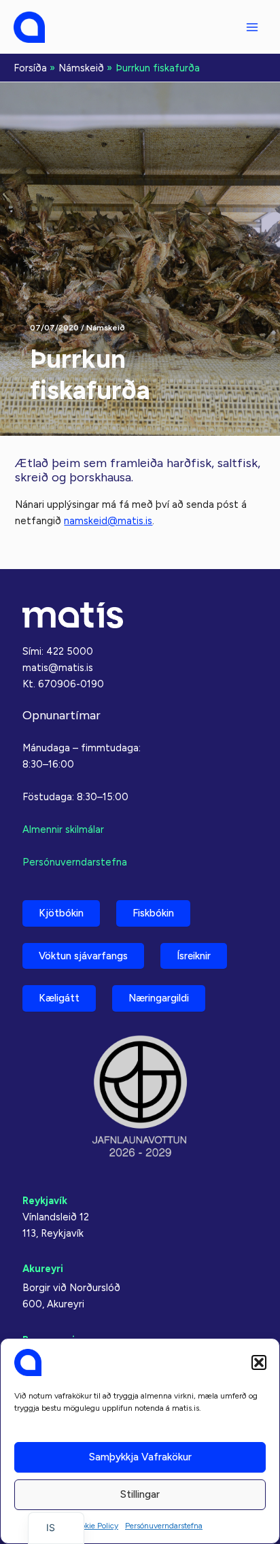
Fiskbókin (153, 913)
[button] (259, 1362)
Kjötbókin (61, 913)
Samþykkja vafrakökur (140, 1457)
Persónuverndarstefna (164, 1525)
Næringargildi (158, 998)
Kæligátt (59, 998)
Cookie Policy (94, 1525)
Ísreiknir (194, 956)
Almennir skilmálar (63, 829)
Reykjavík (44, 1201)
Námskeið (105, 327)
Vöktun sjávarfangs (83, 956)
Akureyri (42, 1269)
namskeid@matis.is (108, 521)
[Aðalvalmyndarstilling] (252, 27)
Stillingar (140, 1494)
